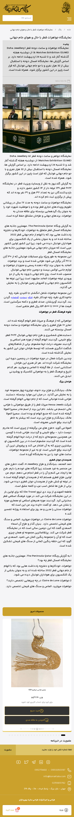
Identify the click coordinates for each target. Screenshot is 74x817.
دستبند (23, 297)
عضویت (8, 750)
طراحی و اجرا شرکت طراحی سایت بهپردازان (37, 800)
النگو (30, 297)
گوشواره (15, 297)
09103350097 (58, 770)
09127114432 (41, 770)
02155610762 (58, 783)
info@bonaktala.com (54, 776)
